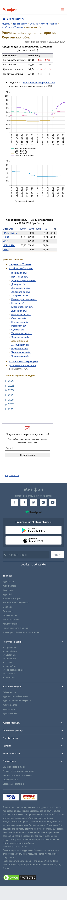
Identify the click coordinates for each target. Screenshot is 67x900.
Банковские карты (12, 598)
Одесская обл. (18, 318)
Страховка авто (10, 780)
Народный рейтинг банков (16, 628)
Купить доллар (10, 705)
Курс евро (8, 590)
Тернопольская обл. (21, 333)
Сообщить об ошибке (34, 564)
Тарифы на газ (10, 615)
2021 (11, 385)
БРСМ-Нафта (10, 233)
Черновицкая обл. (20, 356)
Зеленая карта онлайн (14, 767)
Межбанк (7, 607)
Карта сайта (12, 475)
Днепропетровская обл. (23, 280)
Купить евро (9, 709)
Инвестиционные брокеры (16, 603)
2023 (11, 395)
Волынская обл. (19, 276)
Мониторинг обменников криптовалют (21, 632)
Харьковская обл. (20, 337)
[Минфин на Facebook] (14, 502)
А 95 (31, 229)
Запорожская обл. (20, 295)
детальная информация (22, 365)
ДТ (47, 229)
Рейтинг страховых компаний (17, 775)
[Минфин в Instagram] (43, 502)
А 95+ (23, 229)
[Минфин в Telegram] (23, 502)
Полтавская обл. (20, 322)
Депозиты (8, 611)
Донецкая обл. (18, 284)
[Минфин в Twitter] (33, 502)
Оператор (8, 229)
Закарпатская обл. (20, 292)
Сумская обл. (18, 329)
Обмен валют (9, 692)
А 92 (38, 229)
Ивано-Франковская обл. (24, 299)
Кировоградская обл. (22, 307)
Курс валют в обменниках (15, 696)
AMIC (5, 249)
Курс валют (8, 581)
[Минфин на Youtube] (52, 502)
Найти (57, 554)
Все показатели (15, 18)
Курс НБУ (7, 594)
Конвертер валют (11, 619)
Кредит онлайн (10, 624)
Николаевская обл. (21, 314)
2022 (11, 390)
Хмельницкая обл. (20, 345)
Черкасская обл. (19, 348)
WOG (5, 241)
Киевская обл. (18, 303)
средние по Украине (20, 264)
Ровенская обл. (19, 326)
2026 (11, 409)
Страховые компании (13, 784)
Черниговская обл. (21, 352)
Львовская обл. (19, 311)
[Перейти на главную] (10, 10)
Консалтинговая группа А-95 (39, 82)
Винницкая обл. (19, 273)
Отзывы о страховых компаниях (18, 771)
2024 (11, 399)
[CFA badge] (46, 797)
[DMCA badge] (33, 878)
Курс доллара (9, 586)
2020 (11, 381)
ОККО (6, 237)
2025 (11, 404)
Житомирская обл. (20, 288)
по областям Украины (21, 268)
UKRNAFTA (9, 245)
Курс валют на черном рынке (17, 701)
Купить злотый (10, 713)
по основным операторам (23, 361)
